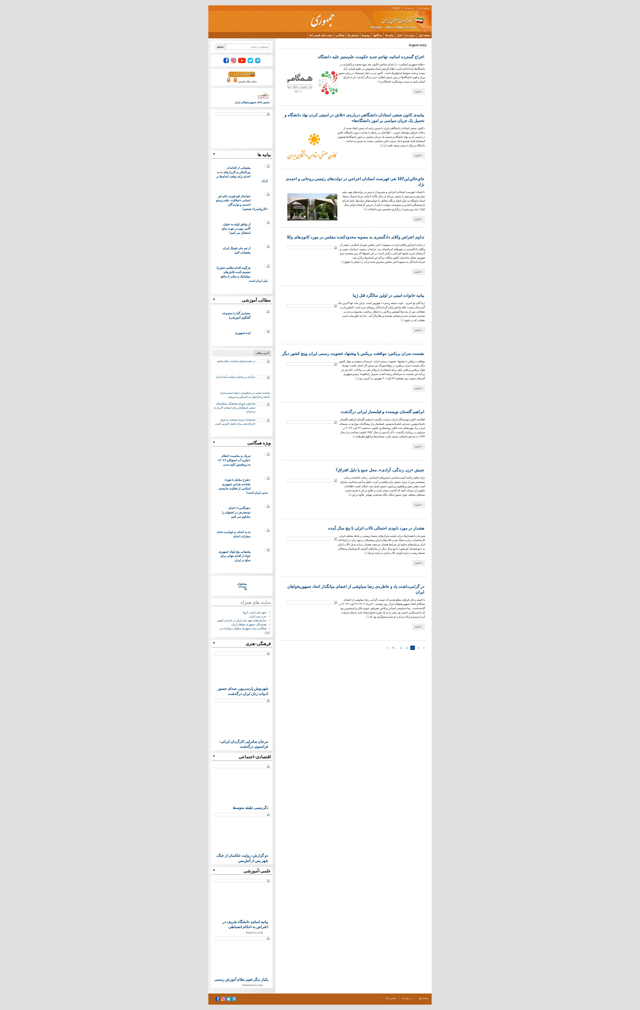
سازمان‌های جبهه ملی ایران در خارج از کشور (241, 620)
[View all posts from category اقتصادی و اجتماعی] (214, 757)
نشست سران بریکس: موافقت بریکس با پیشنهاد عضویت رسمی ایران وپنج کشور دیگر (353, 353)
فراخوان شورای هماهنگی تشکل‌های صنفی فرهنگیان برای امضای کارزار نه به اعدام (234, 407)
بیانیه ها (389, 35)
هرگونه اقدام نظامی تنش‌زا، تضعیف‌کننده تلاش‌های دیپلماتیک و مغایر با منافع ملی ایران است (242, 273)
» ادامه (418, 91)
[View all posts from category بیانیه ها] (214, 155)
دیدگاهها (377, 35)
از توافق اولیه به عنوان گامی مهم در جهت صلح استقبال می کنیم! (236, 228)
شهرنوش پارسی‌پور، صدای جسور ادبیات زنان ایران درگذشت (243, 691)
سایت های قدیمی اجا (321, 35)
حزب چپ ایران (258, 616)
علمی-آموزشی (257, 870)
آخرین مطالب (262, 353)
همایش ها (353, 35)
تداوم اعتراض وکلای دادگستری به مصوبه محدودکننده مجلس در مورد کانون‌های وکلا (355, 236)
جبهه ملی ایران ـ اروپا (254, 612)
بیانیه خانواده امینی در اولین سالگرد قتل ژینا (388, 295)
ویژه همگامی (259, 442)
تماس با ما (424, 8)
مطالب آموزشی (256, 300)
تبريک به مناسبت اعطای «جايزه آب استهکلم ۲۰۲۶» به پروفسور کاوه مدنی (234, 460)
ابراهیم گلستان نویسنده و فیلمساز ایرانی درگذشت (382, 411)
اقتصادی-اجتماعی (255, 756)
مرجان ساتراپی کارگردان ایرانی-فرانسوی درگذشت (243, 744)
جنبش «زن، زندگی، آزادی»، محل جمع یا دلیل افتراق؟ (380, 469)
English (396, 8)
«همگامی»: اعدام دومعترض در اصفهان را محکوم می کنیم (236, 512)
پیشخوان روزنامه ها (242, 586)
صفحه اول (424, 35)
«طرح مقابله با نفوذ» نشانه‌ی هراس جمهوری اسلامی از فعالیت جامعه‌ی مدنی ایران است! (243, 486)
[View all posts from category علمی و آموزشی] (214, 871)
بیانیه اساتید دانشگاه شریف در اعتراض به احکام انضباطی (245, 924)
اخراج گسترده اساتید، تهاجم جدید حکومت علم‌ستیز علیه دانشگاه (371, 56)
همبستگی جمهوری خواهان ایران (248, 624)
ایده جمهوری (242, 333)
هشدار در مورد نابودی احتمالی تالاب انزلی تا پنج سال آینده (376, 527)
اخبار (399, 35)
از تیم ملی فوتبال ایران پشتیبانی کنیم (236, 250)
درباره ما (410, 35)
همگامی (340, 35)
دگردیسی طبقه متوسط (250, 807)
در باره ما (409, 8)
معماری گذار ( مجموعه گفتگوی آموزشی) (236, 315)
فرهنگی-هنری (258, 643)
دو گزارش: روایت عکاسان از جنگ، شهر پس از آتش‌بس (242, 858)
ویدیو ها (366, 35)
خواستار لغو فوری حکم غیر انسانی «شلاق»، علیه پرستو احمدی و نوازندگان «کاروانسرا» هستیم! (242, 202)
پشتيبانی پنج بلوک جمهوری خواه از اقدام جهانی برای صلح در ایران (234, 555)
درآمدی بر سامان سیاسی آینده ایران (235, 376)
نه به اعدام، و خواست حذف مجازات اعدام (233, 534)
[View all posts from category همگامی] (214, 443)
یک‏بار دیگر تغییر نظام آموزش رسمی (241, 979)
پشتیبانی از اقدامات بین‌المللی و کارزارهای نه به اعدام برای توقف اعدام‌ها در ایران (242, 173)
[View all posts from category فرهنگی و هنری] (214, 644)
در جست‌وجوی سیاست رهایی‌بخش (236, 361)
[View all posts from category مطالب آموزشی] (214, 300)
